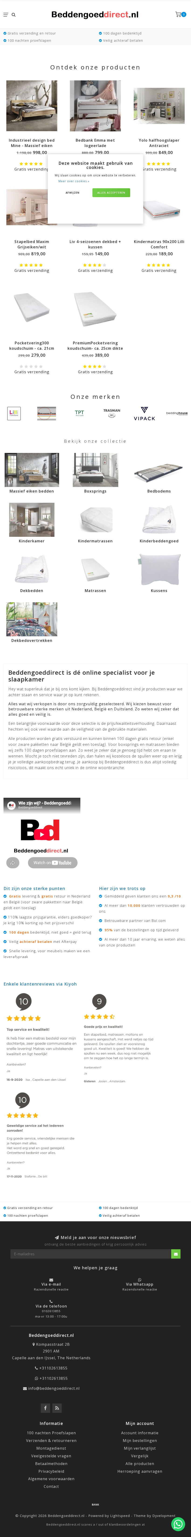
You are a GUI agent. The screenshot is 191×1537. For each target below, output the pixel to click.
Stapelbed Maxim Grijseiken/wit (31, 244)
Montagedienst (51, 1448)
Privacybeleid (51, 1471)
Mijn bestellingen (140, 1440)
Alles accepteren (111, 192)
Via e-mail (51, 1284)
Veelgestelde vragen (51, 1455)
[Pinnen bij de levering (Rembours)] (95, 1504)
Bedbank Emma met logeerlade (95, 143)
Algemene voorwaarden (51, 1478)
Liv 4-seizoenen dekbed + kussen (95, 244)
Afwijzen (72, 192)
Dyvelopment (164, 1515)
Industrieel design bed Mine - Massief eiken (32, 143)
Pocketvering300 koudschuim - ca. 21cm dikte (31, 348)
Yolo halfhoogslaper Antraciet (159, 143)
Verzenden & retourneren (51, 1440)
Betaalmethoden (51, 1463)
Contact (51, 1486)
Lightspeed (120, 1515)
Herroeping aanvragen (139, 1471)
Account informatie (140, 1432)
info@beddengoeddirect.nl (54, 1388)
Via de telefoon (51, 1306)
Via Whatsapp (139, 1284)
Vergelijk (140, 1455)
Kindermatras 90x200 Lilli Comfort (159, 244)
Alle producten (140, 1463)
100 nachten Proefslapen (51, 1432)
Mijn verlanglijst (140, 1448)
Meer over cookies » (73, 181)
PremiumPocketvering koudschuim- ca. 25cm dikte (95, 345)
